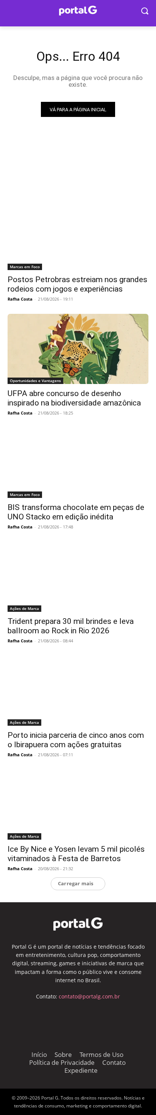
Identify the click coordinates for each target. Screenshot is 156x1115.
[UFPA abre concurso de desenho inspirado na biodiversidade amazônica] (78, 349)
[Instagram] (31, 1022)
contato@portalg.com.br (89, 996)
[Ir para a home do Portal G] (78, 924)
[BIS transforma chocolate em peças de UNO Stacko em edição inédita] (78, 463)
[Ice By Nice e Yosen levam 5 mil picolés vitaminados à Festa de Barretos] (78, 804)
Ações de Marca (24, 608)
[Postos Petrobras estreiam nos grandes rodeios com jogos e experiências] (78, 235)
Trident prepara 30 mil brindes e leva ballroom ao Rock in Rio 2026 (71, 626)
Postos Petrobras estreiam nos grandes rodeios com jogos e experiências (77, 284)
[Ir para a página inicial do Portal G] (78, 11)
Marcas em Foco (25, 266)
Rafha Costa (20, 299)
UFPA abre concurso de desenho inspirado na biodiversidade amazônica (74, 398)
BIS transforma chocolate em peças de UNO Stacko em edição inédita (76, 512)
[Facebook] (50, 1022)
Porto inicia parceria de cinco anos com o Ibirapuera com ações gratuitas (76, 740)
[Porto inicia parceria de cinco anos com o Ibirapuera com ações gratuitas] (78, 691)
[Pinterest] (124, 1022)
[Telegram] (68, 1022)
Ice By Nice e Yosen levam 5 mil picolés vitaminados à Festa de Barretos (76, 854)
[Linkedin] (105, 1022)
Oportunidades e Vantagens (35, 380)
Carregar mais (76, 883)
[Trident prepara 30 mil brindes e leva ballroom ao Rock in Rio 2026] (78, 577)
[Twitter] (87, 1022)
